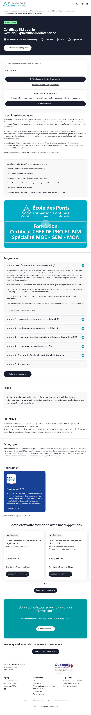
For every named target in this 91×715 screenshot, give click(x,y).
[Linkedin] (5, 689)
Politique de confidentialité (58, 701)
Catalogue (37, 683)
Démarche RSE (9, 686)
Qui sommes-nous (10, 681)
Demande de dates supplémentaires (45, 85)
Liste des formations (18, 11)
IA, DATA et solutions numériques (38, 11)
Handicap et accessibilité (72, 681)
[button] (44, 583)
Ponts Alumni (38, 694)
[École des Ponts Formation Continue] (14, 4)
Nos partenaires (10, 683)
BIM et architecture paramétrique (63, 11)
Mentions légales (37, 701)
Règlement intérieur (70, 683)
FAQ (34, 681)
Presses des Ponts (40, 691)
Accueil (6, 11)
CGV (25, 701)
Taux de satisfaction (70, 686)
